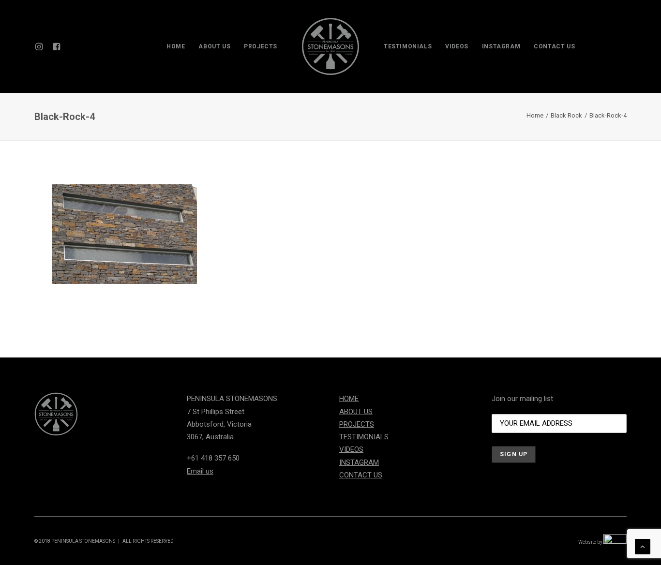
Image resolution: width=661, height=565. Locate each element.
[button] (40, 46)
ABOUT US (214, 46)
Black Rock (566, 115)
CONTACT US (554, 46)
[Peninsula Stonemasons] (330, 46)
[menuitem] (40, 46)
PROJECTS (260, 46)
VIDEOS (456, 46)
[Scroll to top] (642, 546)
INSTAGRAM (501, 46)
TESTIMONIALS (408, 46)
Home (534, 115)
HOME (175, 46)
